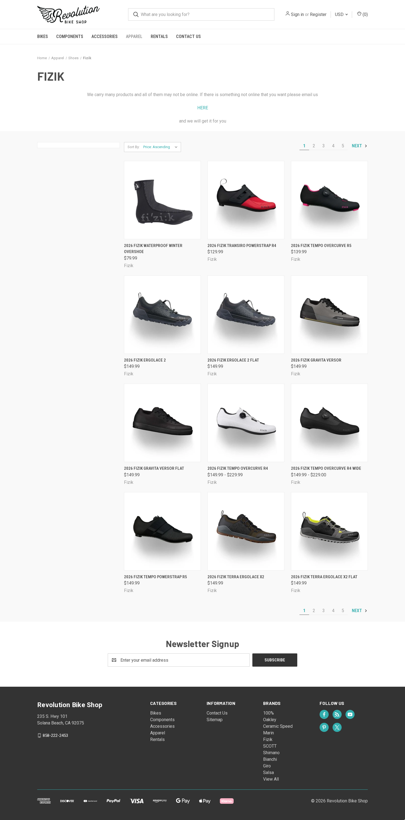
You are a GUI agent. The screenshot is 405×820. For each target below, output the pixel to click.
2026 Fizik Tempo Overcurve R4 (237, 468)
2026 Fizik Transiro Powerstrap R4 (241, 245)
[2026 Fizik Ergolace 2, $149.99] (162, 314)
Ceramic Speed (278, 726)
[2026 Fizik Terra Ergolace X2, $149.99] (246, 531)
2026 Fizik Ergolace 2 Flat (233, 360)
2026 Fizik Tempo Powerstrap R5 (155, 576)
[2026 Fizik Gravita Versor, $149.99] (329, 314)
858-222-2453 (55, 735)
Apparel (134, 36)
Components (69, 36)
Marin (268, 732)
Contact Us (188, 36)
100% (268, 713)
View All (271, 779)
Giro (267, 766)
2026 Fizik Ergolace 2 (145, 360)
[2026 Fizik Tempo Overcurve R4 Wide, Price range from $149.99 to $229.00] (329, 423)
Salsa (268, 772)
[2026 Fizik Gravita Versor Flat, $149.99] (162, 423)
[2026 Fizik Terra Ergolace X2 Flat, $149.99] (329, 531)
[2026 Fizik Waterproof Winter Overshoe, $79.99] (162, 200)
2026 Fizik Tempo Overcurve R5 (321, 245)
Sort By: (134, 147)
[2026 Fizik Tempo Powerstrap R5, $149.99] (162, 531)
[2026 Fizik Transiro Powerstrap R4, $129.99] (246, 200)
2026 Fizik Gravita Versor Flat (154, 468)
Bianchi (270, 759)
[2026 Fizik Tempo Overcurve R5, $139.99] (329, 200)
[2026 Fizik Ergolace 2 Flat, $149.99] (246, 314)
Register (318, 14)
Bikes (42, 36)
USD (340, 14)
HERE (202, 107)
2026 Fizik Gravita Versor (316, 360)
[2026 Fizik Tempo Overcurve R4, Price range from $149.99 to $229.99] (246, 423)
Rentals (159, 36)
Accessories (104, 36)
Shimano (271, 752)
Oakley (269, 719)
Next (357, 145)
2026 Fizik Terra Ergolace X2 (235, 576)
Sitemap (215, 719)
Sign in (297, 14)
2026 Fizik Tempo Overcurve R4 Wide (326, 468)
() (364, 14)
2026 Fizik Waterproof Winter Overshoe (153, 248)
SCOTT (270, 746)
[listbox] (161, 147)
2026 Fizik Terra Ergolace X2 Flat (324, 576)
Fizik (267, 739)
